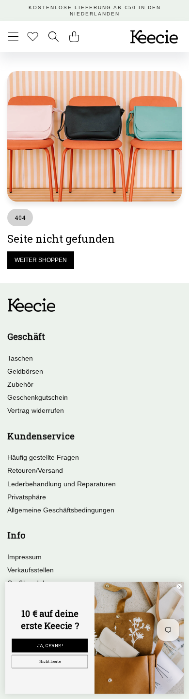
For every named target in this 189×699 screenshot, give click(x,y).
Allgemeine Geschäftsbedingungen (60, 510)
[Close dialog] (179, 586)
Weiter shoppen (41, 260)
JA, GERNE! (50, 645)
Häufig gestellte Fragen (43, 457)
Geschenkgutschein (37, 397)
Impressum (24, 557)
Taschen (20, 358)
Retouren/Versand (35, 470)
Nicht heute (50, 661)
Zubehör (20, 384)
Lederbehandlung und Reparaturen (61, 484)
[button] (13, 36)
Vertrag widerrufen (35, 410)
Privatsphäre (26, 497)
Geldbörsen (25, 371)
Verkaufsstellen (30, 570)
